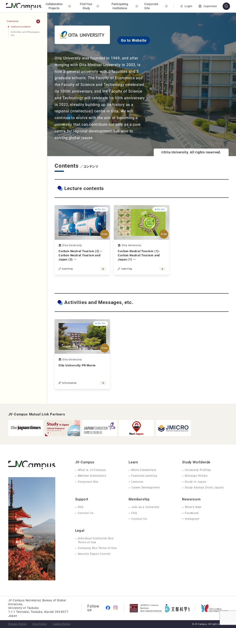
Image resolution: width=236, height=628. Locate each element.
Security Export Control (94, 553)
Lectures (137, 481)
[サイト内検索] (226, 6)
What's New (193, 507)
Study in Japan (195, 481)
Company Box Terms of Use (97, 548)
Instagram (192, 518)
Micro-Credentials (143, 470)
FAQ (80, 507)
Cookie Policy (62, 623)
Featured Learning (144, 475)
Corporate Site (88, 481)
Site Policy (39, 623)
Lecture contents (21, 26)
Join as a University (145, 507)
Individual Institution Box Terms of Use (96, 540)
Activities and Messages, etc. (25, 33)
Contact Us (86, 513)
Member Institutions (92, 475)
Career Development (145, 487)
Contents (13, 21)
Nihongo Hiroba (196, 475)
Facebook (191, 513)
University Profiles (198, 470)
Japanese (210, 6)
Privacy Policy (17, 623)
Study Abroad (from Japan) (204, 487)
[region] (23, 208)
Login (188, 6)
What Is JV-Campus (92, 470)
